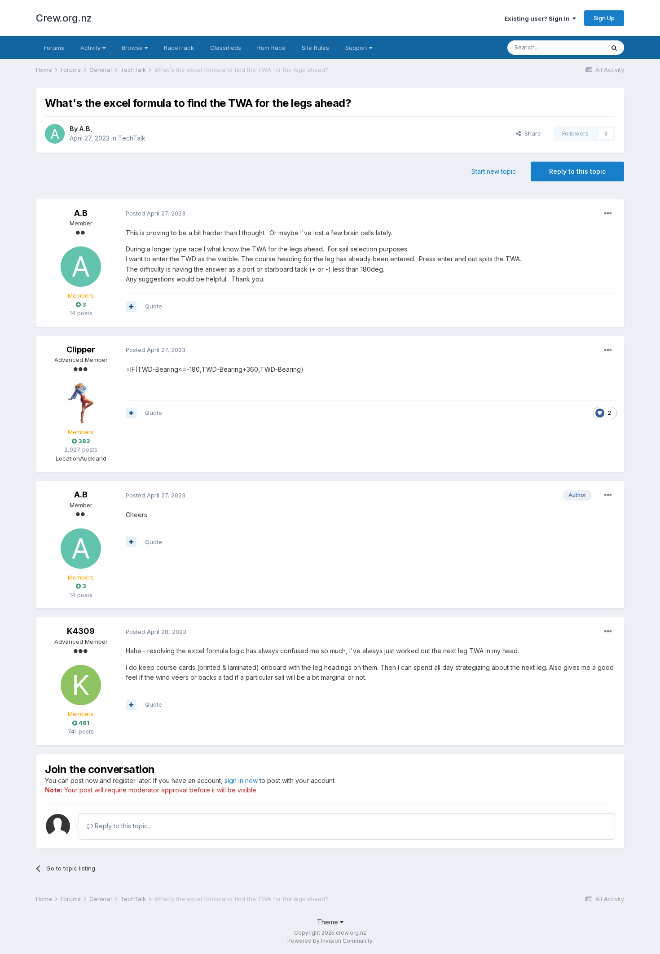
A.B (84, 128)
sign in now (241, 780)
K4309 (81, 631)
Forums (54, 47)
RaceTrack (179, 47)
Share (531, 133)
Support (357, 47)
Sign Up (604, 18)
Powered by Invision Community (330, 940)
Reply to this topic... (122, 826)
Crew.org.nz (64, 18)
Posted (155, 213)
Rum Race (271, 47)
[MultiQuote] (131, 306)
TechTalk (131, 138)
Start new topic (493, 171)
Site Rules (315, 47)
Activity (91, 47)
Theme (328, 922)
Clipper (80, 349)
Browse (133, 47)
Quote (153, 306)
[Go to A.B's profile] (55, 134)
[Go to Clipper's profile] (81, 403)
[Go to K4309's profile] (81, 685)
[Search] (614, 47)
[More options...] (608, 213)
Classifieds (225, 47)
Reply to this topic (577, 171)
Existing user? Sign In (538, 18)
